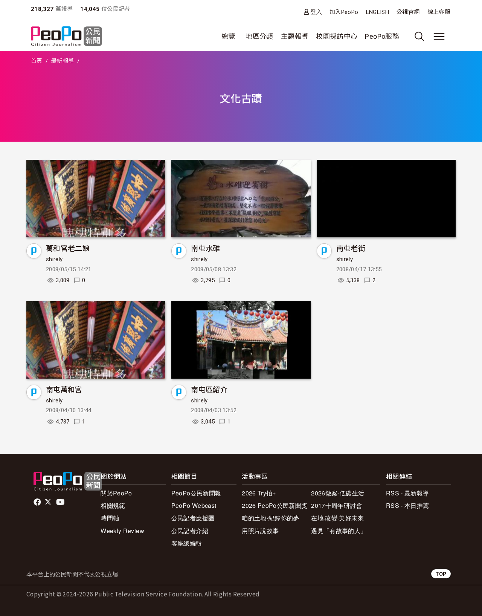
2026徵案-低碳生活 (337, 493)
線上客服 (438, 12)
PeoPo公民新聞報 (196, 493)
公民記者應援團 (193, 518)
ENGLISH (377, 12)
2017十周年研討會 (336, 505)
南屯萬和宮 (64, 389)
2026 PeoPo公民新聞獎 (274, 505)
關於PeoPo (116, 493)
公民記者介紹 (189, 530)
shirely (54, 259)
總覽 (228, 36)
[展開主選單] (439, 36)
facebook (38, 502)
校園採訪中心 (336, 36)
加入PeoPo (343, 12)
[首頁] (66, 36)
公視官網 (408, 12)
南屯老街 (350, 248)
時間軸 (110, 518)
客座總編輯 (186, 543)
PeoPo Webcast (194, 505)
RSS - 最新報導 (407, 493)
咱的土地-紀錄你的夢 (270, 518)
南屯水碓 (205, 248)
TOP (441, 573)
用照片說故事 (260, 530)
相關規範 (113, 505)
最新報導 (62, 61)
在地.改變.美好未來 (337, 518)
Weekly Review (122, 530)
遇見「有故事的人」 (338, 530)
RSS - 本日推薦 (407, 505)
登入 (316, 12)
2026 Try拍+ (259, 493)
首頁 (37, 61)
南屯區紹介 (209, 389)
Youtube (61, 502)
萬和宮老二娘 (68, 248)
